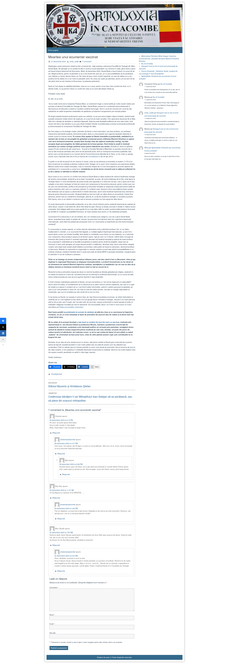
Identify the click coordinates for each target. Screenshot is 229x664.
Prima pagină (53, 50)
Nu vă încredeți (147, 63)
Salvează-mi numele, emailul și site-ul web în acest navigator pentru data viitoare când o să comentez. (87, 642)
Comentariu (53, 587)
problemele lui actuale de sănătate (80, 312)
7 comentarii (86, 61)
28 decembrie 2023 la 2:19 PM (61, 420)
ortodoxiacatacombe (67, 439)
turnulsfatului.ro (94, 156)
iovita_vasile (74, 61)
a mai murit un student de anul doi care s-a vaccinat (98, 322)
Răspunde (56, 433)
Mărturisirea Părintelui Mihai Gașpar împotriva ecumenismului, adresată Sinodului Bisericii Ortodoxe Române (159, 58)
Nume (52, 615)
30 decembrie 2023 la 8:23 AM (66, 556)
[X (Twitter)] (3, 327)
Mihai (146, 147)
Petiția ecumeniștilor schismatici (71, 307)
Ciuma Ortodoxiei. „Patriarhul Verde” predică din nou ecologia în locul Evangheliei (158, 72)
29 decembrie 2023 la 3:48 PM (66, 508)
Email (52, 624)
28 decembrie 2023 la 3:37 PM (66, 443)
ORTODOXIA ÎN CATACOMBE (73, 36)
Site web (52, 633)
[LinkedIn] (3, 333)
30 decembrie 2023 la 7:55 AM (61, 532)
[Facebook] (3, 321)
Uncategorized (56, 374)
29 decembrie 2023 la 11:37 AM (62, 490)
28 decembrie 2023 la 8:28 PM (71, 464)
